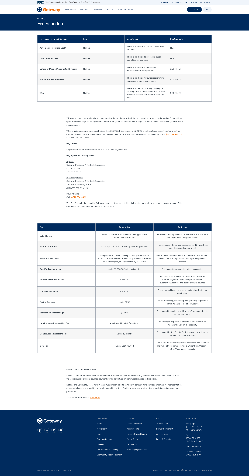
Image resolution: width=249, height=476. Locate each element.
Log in (194, 10)
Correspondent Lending (107, 449)
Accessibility (162, 434)
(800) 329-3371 (194, 438)
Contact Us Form (134, 423)
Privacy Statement (164, 428)
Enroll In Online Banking (137, 434)
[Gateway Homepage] (48, 9)
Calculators (132, 444)
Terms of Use (162, 423)
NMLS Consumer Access (203, 470)
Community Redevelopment (109, 454)
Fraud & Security (163, 439)
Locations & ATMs (194, 446)
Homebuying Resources (137, 449)
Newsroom (102, 428)
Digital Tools (132, 439)
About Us (101, 423)
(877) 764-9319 (194, 426)
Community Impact (105, 439)
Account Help (133, 428)
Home (40, 19)
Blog (99, 434)
